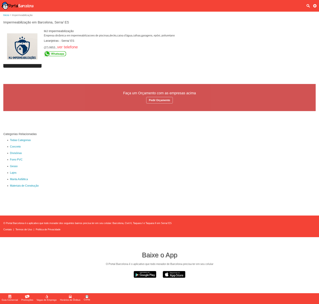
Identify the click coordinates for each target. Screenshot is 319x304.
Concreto (15, 146)
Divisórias (16, 153)
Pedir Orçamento (159, 100)
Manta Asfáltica (19, 179)
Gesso (14, 166)
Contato (7, 229)
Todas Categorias (20, 140)
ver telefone (67, 47)
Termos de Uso (23, 229)
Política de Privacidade (48, 229)
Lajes (13, 172)
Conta (87, 299)
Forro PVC (16, 159)
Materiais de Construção (24, 185)
